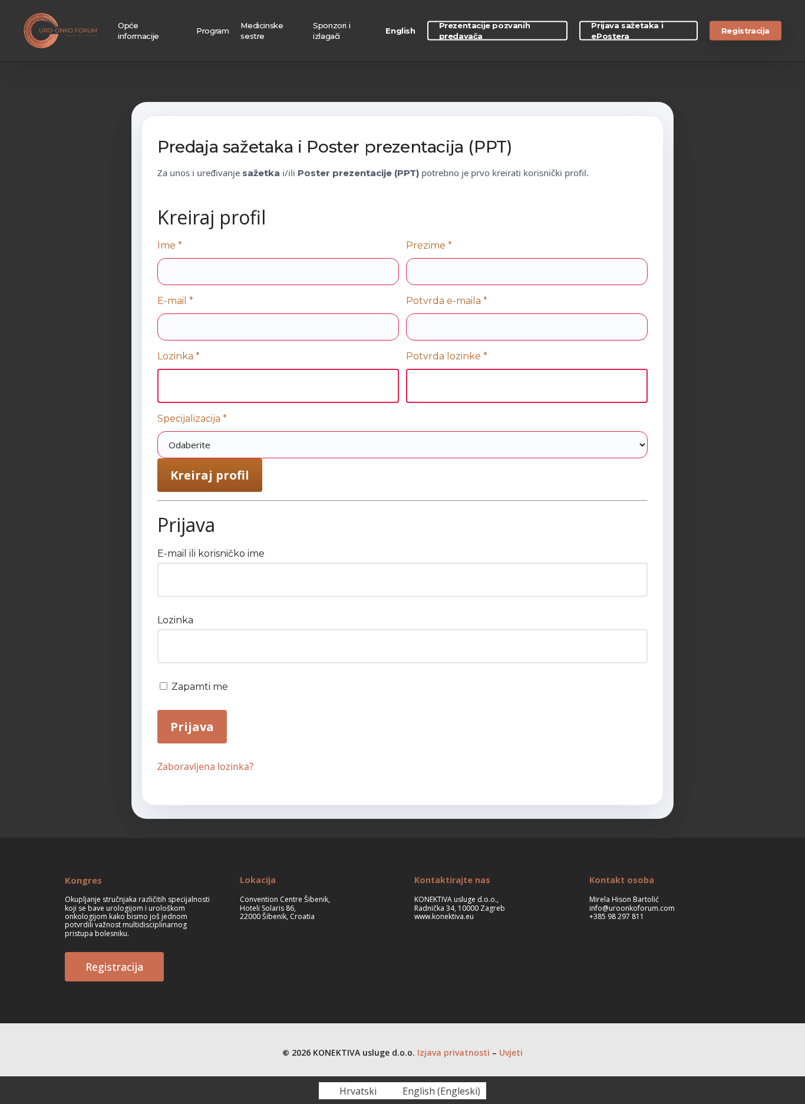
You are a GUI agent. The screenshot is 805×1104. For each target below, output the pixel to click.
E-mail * (175, 300)
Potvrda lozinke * (446, 356)
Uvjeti (511, 1052)
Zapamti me (198, 686)
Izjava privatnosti (453, 1052)
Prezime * (429, 245)
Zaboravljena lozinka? (205, 766)
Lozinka (175, 620)
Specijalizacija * (192, 418)
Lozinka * (178, 356)
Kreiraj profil (209, 475)
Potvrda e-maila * (446, 300)
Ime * (169, 245)
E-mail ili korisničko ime (211, 553)
